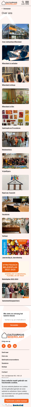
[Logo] (9, 3)
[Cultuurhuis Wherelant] (13, 336)
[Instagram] (9, 346)
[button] (27, 3)
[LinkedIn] (15, 346)
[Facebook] (4, 346)
